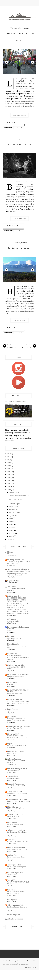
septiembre (13, 512)
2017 (9, 469)
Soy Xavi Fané (12, 855)
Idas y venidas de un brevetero (18, 675)
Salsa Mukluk (12, 874)
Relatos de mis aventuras (16, 848)
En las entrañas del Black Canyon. (16, 858)
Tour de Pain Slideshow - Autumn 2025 (16, 589)
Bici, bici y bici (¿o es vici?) (17, 769)
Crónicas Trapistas (14, 759)
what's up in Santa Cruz (15, 560)
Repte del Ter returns (14, 694)
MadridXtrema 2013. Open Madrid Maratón (16, 893)
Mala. (9, 554)
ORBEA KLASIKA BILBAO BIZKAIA (16, 668)
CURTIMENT (12, 823)
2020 (9, 460)
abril (11, 527)
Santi (9, 631)
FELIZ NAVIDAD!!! (19, 144)
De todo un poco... (19, 248)
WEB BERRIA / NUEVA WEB (17, 794)
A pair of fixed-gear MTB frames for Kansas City (18, 563)
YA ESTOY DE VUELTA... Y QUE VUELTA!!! (18, 883)
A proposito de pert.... (15, 792)
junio (11, 521)
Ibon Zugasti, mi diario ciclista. (18, 727)
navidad (25, 28)
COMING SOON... (13, 817)
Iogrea (9, 744)
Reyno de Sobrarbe (14, 581)
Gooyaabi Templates (9, 964)
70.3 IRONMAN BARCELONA (17, 849)
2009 (9, 539)
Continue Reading (19, 115)
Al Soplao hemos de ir (15, 919)
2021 (9, 457)
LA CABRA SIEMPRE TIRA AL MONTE (18, 691)
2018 (9, 466)
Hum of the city (13, 644)
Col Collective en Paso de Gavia (18, 801)
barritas (16, 243)
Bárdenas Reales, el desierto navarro (17, 908)
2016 (9, 472)
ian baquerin (12, 899)
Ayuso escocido (13, 621)
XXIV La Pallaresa (13, 778)
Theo (20, 128)
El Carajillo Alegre (14, 807)
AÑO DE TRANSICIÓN (15, 824)
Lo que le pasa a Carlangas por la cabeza (18, 628)
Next (32, 62)
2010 (9, 490)
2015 (9, 475)
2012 (9, 484)
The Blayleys (12, 587)
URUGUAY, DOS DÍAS (14, 728)
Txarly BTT (11, 880)
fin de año (16, 28)
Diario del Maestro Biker (16, 665)
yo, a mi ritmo (12, 717)
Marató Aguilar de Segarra (16, 867)
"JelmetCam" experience (16, 830)
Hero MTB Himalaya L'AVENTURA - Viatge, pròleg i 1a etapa (18, 657)
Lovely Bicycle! (12, 709)
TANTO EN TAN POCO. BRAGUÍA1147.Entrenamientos (18, 737)
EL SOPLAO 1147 (13, 734)
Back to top (30, 967)
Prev (6, 62)
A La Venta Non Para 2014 (16, 786)
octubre (12, 509)
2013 (9, 481)
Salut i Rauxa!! (12, 654)
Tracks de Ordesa (13, 771)
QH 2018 (10, 684)
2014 (9, 478)
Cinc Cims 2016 (12, 753)
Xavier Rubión (12, 776)
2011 (8, 487)
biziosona (10, 636)
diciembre (13, 493)
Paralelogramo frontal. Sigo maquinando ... (17, 833)
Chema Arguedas (13, 915)
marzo (11, 530)
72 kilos (10, 552)
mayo (11, 524)
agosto (11, 516)
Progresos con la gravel (15, 677)
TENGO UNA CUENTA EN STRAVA (16, 762)
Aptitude (10, 711)
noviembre (13, 506)
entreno (25, 243)
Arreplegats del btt (14, 865)
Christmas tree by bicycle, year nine (18, 647)
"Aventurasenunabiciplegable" (18, 569)
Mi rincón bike (12, 683)
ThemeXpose (21, 961)
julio (11, 518)
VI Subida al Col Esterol (15, 809)
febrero (12, 533)
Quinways (11, 840)
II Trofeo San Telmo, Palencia (17, 842)
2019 (9, 463)
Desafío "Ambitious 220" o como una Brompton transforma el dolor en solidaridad (18, 573)
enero (11, 536)
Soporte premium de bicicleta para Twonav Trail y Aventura (18, 702)
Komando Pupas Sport (15, 784)
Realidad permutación (15, 751)
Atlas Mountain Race (14, 638)
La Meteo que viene (14, 596)
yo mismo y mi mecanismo (17, 799)
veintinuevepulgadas (15, 873)
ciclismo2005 (12, 619)
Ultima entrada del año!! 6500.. (19, 37)
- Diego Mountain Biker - (16, 905)
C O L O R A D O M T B (15, 815)
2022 (9, 454)
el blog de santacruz (14, 700)
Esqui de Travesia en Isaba (16, 746)
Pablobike (11, 890)
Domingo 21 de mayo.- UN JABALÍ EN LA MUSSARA (16, 720)
